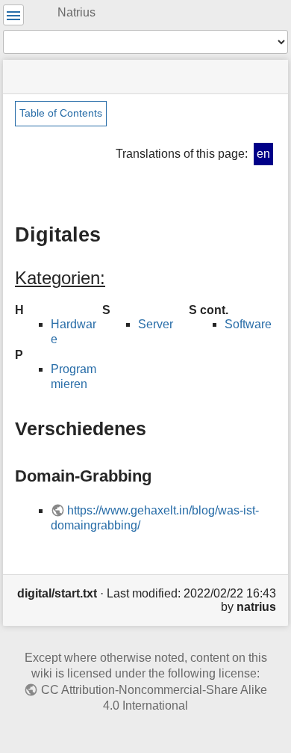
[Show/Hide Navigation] (13, 14)
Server (155, 324)
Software (248, 324)
